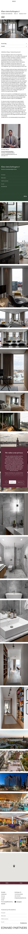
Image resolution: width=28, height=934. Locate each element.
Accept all (12, 482)
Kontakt (14, 46)
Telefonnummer (4, 180)
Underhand (3, 894)
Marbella (3, 903)
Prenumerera (23, 923)
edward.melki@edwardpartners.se (9, 154)
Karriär (2, 899)
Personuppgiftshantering (7, 901)
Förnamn (3, 174)
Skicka (25, 196)
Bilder (7, 883)
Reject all (20, 482)
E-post (2, 183)
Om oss (3, 896)
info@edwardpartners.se (20, 897)
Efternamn (3, 177)
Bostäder (3, 892)
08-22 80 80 (17, 896)
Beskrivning (14, 43)
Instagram (19, 901)
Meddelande (4, 186)
